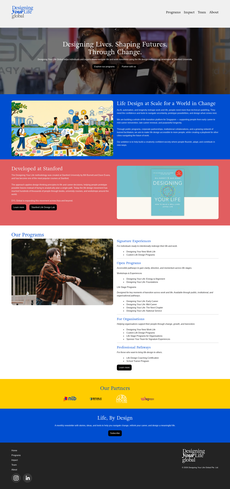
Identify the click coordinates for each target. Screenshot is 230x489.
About (214, 12)
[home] (22, 12)
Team (202, 12)
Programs (173, 12)
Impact (189, 12)
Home (14, 450)
